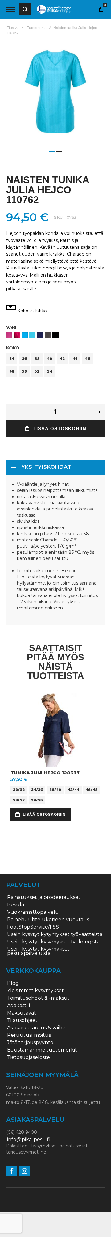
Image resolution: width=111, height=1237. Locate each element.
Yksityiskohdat (47, 467)
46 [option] (87, 358)
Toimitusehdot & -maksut (38, 998)
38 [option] (37, 358)
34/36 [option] (37, 789)
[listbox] (55, 336)
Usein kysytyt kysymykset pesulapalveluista (38, 951)
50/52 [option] (19, 800)
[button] (52, 151)
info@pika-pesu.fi (28, 1139)
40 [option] (49, 358)
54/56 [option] (37, 800)
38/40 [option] (55, 789)
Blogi (13, 983)
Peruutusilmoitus (29, 1035)
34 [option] (11, 358)
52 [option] (37, 371)
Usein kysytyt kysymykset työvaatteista (54, 934)
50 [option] (24, 371)
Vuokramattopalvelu (33, 912)
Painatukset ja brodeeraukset (43, 897)
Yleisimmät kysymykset (35, 990)
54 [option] (49, 371)
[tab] (55, 467)
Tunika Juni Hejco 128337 (45, 773)
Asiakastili (18, 1005)
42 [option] (62, 358)
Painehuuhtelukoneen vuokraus (48, 919)
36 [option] (24, 358)
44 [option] (74, 358)
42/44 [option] (73, 789)
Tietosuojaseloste (28, 1057)
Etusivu (12, 28)
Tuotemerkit (37, 28)
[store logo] (54, 9)
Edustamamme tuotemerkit (42, 1050)
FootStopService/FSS (33, 927)
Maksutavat (21, 1013)
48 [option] (11, 371)
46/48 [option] (91, 789)
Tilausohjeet (22, 1020)
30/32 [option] (19, 789)
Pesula (15, 905)
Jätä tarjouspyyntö (30, 1042)
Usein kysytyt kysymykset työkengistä (53, 942)
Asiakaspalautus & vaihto (37, 1028)
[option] (9, 335)
